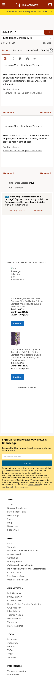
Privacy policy (14, 561)
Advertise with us (15, 554)
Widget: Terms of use (17, 579)
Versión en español (16, 671)
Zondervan (12, 622)
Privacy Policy (34, 484)
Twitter (10, 653)
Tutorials (11, 547)
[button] (50, 4)
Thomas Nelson (15, 614)
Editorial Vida (13, 611)
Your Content (47, 50)
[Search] (48, 32)
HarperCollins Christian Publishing (24, 604)
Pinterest (11, 646)
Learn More (38, 210)
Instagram (12, 642)
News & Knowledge (17, 508)
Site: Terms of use (16, 576)
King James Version (19, 182)
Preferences (13, 674)
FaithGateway (14, 593)
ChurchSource (14, 600)
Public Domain (16, 187)
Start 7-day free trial (17, 210)
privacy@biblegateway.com (16, 487)
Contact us (12, 557)
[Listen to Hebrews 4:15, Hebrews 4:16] (35, 59)
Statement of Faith (16, 511)
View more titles (27, 387)
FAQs (9, 543)
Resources (17, 50)
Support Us (13, 529)
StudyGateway (14, 596)
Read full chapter (11, 89)
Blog (9, 522)
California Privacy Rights (20, 565)
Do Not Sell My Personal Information (26, 568)
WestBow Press (15, 618)
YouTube (11, 657)
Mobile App (13, 515)
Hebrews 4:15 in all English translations (22, 92)
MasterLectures (15, 625)
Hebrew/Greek (31, 50)
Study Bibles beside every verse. (26, 11)
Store (10, 519)
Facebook (12, 639)
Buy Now (17, 323)
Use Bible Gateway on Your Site (22, 550)
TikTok (10, 650)
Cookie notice (14, 572)
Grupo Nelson (14, 607)
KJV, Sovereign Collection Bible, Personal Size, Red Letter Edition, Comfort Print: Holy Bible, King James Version (27, 302)
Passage (6, 50)
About (10, 504)
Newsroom (12, 526)
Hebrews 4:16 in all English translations (22, 150)
